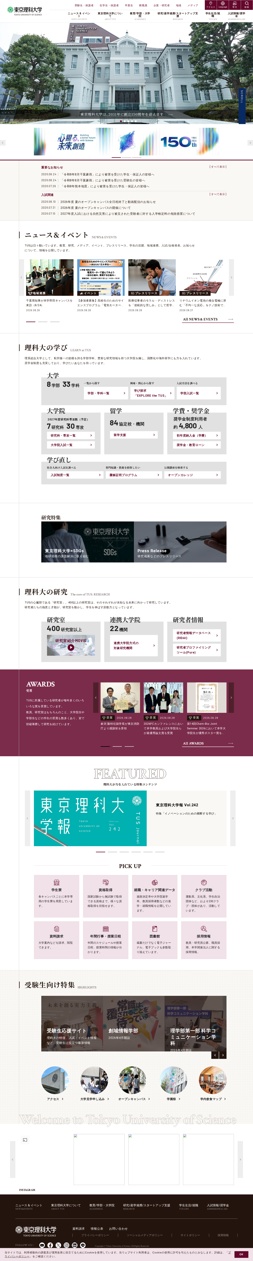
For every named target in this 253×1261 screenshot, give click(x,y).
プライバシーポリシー (95, 1235)
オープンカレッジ (180, 475)
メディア (192, 5)
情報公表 (97, 1228)
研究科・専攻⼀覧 (63, 435)
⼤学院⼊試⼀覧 (62, 445)
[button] (215, 1055)
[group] (72, 1023)
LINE (83, 1245)
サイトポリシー (190, 1235)
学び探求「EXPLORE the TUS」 (151, 393)
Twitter (58, 1245)
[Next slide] (250, 143)
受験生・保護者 (84, 5)
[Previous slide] (3, 143)
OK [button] (241, 1254)
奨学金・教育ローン (191, 445)
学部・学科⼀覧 (98, 393)
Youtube (42, 1245)
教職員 (143, 5)
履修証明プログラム (123, 475)
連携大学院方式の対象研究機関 (126, 645)
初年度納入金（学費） (192, 435)
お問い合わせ (118, 1228)
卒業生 (129, 5)
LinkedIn (74, 1245)
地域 (178, 5)
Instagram (66, 1245)
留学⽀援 (120, 435)
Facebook (50, 1245)
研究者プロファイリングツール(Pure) (194, 650)
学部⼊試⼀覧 (189, 393)
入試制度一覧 (60, 475)
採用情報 (223, 1235)
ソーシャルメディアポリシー (145, 1235)
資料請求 (78, 1228)
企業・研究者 (162, 5)
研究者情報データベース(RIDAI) (194, 635)
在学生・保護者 (109, 5)
